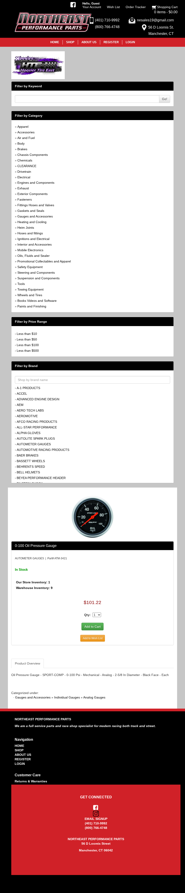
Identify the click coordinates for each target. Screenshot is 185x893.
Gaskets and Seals (30, 211)
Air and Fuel (26, 138)
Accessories (26, 132)
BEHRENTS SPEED (31, 466)
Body (21, 143)
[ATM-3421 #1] (92, 516)
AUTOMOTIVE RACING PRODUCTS (43, 450)
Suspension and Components (38, 278)
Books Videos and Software (37, 300)
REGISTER (23, 759)
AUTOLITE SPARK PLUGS (36, 438)
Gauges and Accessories (35, 216)
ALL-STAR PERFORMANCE (37, 427)
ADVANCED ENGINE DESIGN (38, 399)
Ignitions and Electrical (33, 239)
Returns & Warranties (31, 781)
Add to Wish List (92, 638)
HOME (19, 746)
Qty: (87, 615)
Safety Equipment (30, 267)
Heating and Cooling (31, 222)
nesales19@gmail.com (155, 20)
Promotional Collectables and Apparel (44, 261)
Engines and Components (35, 182)
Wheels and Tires (29, 295)
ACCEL (22, 393)
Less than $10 (27, 334)
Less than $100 (28, 345)
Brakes (22, 149)
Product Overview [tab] (27, 663)
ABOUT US (23, 754)
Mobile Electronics (30, 250)
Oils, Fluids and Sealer (33, 255)
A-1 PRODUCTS (28, 388)
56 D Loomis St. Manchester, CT (161, 30)
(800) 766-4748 (107, 27)
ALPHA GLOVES (28, 433)
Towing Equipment (30, 289)
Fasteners (24, 199)
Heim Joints (25, 227)
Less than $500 (28, 350)
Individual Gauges (67, 697)
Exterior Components (32, 194)
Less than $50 (27, 339)
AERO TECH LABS (30, 410)
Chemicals (24, 160)
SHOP (19, 750)
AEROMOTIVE (27, 416)
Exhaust (23, 188)
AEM (20, 405)
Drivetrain (24, 171)
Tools (21, 284)
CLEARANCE (26, 166)
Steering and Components (36, 272)
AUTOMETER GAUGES (34, 444)
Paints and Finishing (31, 306)
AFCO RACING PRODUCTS (37, 421)
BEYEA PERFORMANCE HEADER (41, 478)
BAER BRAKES (27, 455)
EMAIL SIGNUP (96, 819)
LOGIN (20, 763)
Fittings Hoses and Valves (35, 205)
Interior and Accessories (34, 244)
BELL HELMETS (28, 472)
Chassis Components (32, 155)
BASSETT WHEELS (31, 461)
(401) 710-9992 (107, 20)
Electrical (23, 177)
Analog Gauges (94, 697)
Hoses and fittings (30, 233)
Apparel (22, 126)
